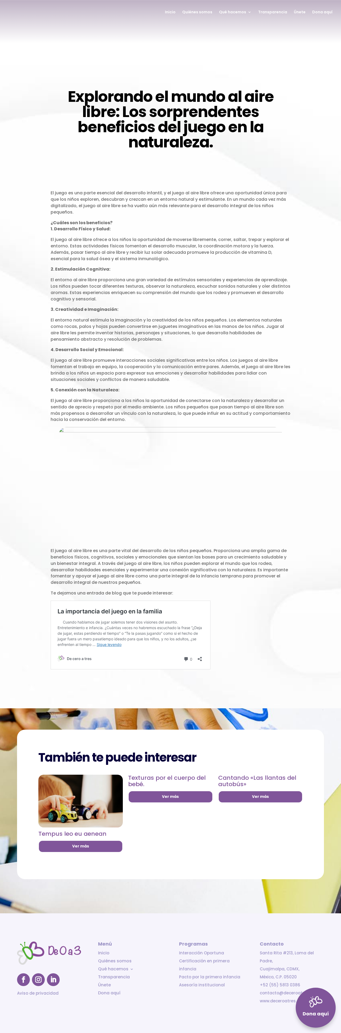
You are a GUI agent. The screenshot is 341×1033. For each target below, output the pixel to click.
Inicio (170, 12)
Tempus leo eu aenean (72, 834)
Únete (300, 12)
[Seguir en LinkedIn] (53, 979)
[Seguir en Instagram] (38, 979)
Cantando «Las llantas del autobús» (257, 781)
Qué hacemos (232, 12)
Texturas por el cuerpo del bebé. (167, 781)
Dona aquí (322, 12)
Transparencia (272, 12)
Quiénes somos (197, 12)
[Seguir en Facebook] (23, 979)
